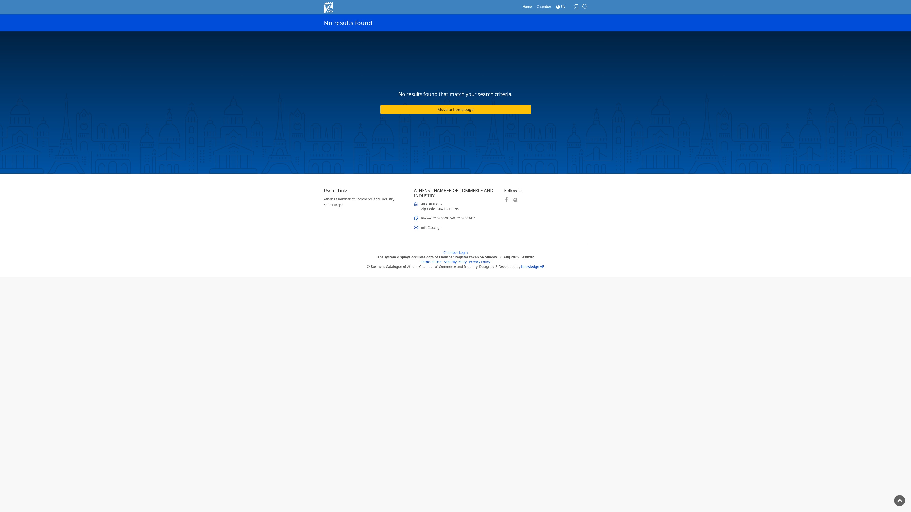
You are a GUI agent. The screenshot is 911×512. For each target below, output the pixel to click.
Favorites (584, 7)
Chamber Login (455, 252)
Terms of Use (431, 262)
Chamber (544, 6)
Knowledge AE (532, 266)
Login (575, 7)
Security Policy (455, 262)
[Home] (328, 7)
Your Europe (333, 204)
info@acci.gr (431, 227)
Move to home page (455, 109)
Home (527, 6)
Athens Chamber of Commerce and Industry (359, 199)
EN (562, 6)
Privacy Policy (479, 262)
